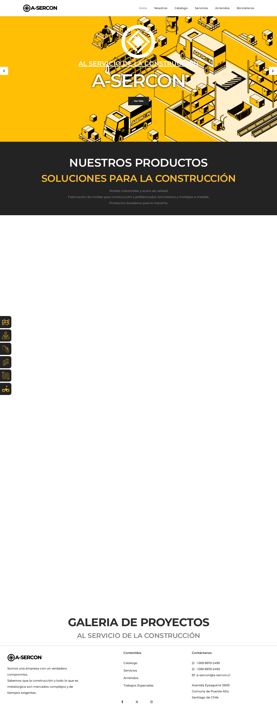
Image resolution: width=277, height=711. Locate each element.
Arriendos (222, 8)
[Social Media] (122, 702)
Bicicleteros (245, 8)
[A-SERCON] (40, 8)
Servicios (201, 8)
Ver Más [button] (138, 100)
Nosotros (160, 8)
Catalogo (181, 8)
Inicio (143, 8)
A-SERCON (138, 80)
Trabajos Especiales (138, 685)
